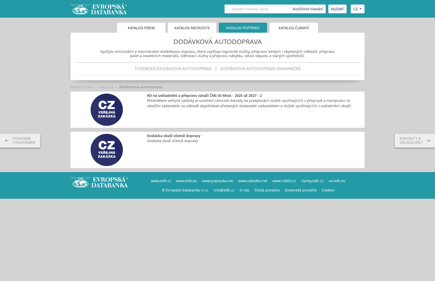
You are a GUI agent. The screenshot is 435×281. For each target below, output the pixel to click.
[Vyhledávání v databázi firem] (99, 185)
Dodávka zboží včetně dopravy (173, 135)
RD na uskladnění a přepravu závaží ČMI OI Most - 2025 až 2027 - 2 (204, 95)
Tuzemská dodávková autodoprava (173, 69)
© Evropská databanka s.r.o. (185, 190)
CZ (355, 9)
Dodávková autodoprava (140, 87)
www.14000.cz (284, 180)
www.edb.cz (161, 180)
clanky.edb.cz (312, 180)
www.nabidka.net (252, 180)
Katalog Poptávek (243, 27)
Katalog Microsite (192, 27)
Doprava (106, 87)
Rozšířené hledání (308, 9)
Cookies (328, 190)
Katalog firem (141, 27)
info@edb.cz (224, 190)
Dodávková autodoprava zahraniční (260, 69)
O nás (244, 190)
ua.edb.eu (337, 180)
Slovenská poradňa (301, 190)
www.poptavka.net (217, 180)
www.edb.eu (186, 180)
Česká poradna (267, 190)
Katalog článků (294, 27)
